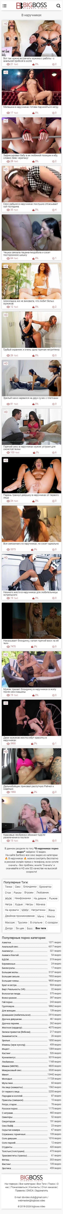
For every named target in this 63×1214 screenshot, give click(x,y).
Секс (18, 886)
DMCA (29, 1190)
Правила (20, 1190)
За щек (20, 928)
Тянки (8, 886)
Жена (51, 910)
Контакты (34, 1187)
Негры (29, 904)
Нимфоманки (23, 898)
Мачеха (40, 904)
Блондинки (30, 886)
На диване (40, 898)
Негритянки (38, 910)
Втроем (28, 892)
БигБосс (20, 855)
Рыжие (53, 898)
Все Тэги (41, 1184)
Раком (17, 892)
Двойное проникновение (20, 915)
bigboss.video (38, 1206)
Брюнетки (45, 886)
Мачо (40, 916)
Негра (8, 904)
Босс (30, 928)
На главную (11, 1184)
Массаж (10, 922)
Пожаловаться (19, 1187)
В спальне (36, 922)
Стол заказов (49, 1187)
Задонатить (41, 1190)
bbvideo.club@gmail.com (34, 1197)
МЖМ (25, 910)
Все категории (27, 1184)
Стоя (8, 892)
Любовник (42, 892)
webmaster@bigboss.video (31, 1200)
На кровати (12, 910)
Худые (19, 904)
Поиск (51, 1184)
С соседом (51, 922)
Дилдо (9, 928)
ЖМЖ (8, 898)
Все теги (41, 928)
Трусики (22, 922)
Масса (51, 916)
